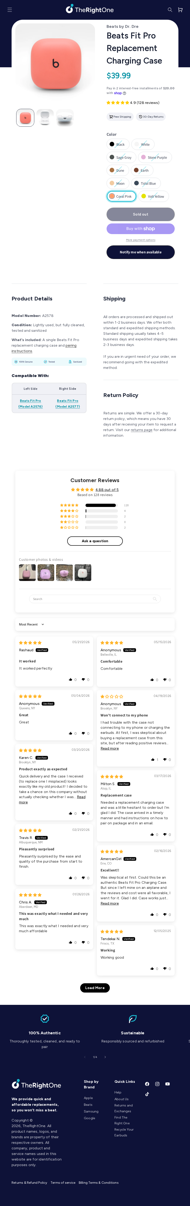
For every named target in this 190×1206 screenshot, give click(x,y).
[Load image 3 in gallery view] (45, 118)
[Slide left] (85, 1057)
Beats (88, 1105)
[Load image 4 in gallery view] (65, 118)
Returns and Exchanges (123, 1108)
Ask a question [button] (95, 541)
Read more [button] (110, 748)
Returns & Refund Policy (29, 1183)
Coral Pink (122, 198)
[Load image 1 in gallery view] (25, 118)
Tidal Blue (146, 185)
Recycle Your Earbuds (124, 1132)
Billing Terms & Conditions (99, 1183)
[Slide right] (105, 1057)
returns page (141, 430)
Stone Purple (155, 159)
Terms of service (63, 1183)
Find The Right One (122, 1120)
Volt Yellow (153, 198)
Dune (120, 172)
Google (89, 1118)
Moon (120, 185)
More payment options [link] (140, 240)
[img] (30, 643)
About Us (121, 1099)
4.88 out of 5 (107, 489)
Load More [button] (95, 988)
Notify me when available (141, 252)
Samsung (91, 1111)
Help (117, 1092)
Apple (88, 1098)
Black (121, 146)
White (145, 146)
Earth (144, 172)
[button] (10, 10)
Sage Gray (121, 159)
